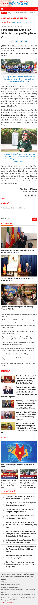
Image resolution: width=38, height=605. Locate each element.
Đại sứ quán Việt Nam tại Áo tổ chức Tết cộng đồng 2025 (18, 359)
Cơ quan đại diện (6, 22)
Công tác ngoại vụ (18, 22)
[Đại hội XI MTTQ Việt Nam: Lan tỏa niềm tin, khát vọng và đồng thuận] (9, 474)
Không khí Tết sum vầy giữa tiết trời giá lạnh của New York (18, 364)
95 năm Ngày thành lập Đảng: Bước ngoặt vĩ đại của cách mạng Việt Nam (18, 326)
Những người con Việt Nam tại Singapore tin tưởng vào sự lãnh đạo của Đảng (19, 321)
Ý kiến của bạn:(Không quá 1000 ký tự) (13, 208)
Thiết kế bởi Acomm (7, 602)
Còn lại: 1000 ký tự (7, 218)
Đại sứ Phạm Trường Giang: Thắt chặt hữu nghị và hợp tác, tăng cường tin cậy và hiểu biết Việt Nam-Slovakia (19, 338)
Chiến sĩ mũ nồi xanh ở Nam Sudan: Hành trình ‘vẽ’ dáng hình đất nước (18, 332)
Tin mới (4, 12)
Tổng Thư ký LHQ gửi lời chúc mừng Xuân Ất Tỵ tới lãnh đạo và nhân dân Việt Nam (18, 343)
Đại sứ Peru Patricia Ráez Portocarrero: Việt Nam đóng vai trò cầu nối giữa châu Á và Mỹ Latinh (21, 564)
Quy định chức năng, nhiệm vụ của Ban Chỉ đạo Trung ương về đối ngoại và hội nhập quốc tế (21, 549)
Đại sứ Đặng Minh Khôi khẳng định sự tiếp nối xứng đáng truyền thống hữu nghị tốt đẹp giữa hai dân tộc (18, 349)
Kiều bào (28, 22)
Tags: (3, 198)
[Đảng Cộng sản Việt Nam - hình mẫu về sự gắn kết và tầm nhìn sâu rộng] (19, 237)
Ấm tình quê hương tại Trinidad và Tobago (15, 354)
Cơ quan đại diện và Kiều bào (14, 18)
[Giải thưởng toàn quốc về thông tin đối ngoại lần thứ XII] (19, 452)
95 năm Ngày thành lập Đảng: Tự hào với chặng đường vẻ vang (19, 315)
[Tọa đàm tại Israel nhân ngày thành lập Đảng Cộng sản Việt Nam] (19, 294)
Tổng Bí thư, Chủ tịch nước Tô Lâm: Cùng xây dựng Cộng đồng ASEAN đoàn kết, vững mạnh (21, 524)
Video (3, 438)
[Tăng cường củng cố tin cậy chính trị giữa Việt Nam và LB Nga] (19, 265)
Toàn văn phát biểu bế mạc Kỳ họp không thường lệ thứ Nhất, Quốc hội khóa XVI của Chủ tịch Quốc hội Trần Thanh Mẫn (19, 428)
